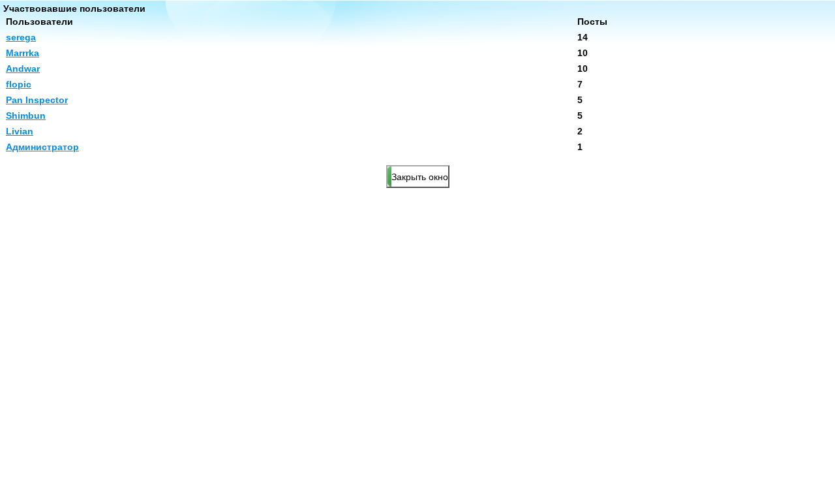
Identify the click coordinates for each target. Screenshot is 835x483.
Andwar (23, 68)
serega (21, 37)
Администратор (42, 147)
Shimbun (26, 115)
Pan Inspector (37, 100)
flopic (18, 84)
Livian (19, 131)
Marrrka (22, 53)
